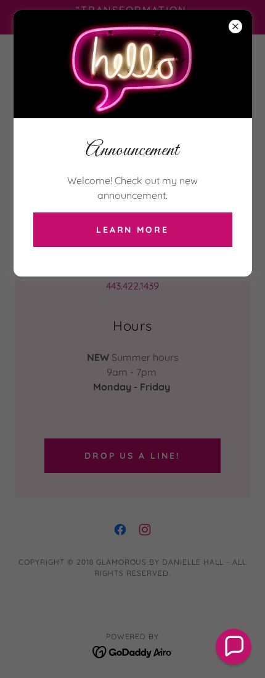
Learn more (132, 229)
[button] (233, 646)
